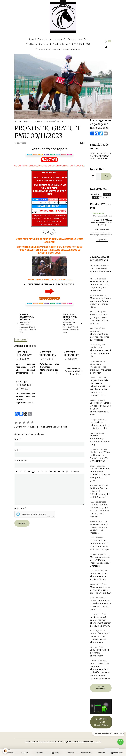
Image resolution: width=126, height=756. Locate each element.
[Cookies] (5, 751)
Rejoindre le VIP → (63, 389)
